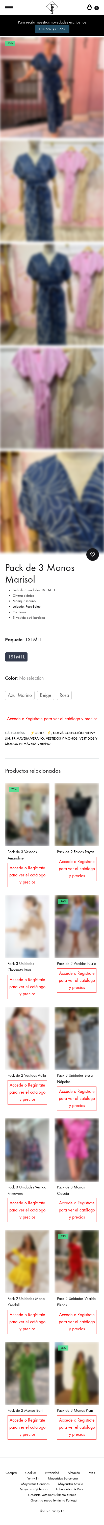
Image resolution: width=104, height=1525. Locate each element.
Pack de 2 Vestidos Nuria (76, 963)
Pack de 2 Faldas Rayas (75, 851)
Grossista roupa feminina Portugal (54, 1500)
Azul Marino (20, 695)
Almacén (74, 1473)
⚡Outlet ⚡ (40, 733)
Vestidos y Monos (61, 738)
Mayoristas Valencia (33, 1489)
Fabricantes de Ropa (70, 1489)
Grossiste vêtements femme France (52, 1495)
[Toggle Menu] (9, 8)
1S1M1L (16, 657)
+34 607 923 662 (52, 29)
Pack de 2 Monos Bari (25, 1410)
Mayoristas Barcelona (63, 1478)
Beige (45, 695)
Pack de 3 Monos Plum (75, 1410)
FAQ (92, 1473)
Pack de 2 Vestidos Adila (27, 1075)
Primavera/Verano (28, 738)
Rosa (64, 695)
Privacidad (52, 1473)
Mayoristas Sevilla (70, 1484)
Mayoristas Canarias (35, 1484)
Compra (11, 1473)
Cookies (30, 1473)
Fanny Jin (33, 1478)
